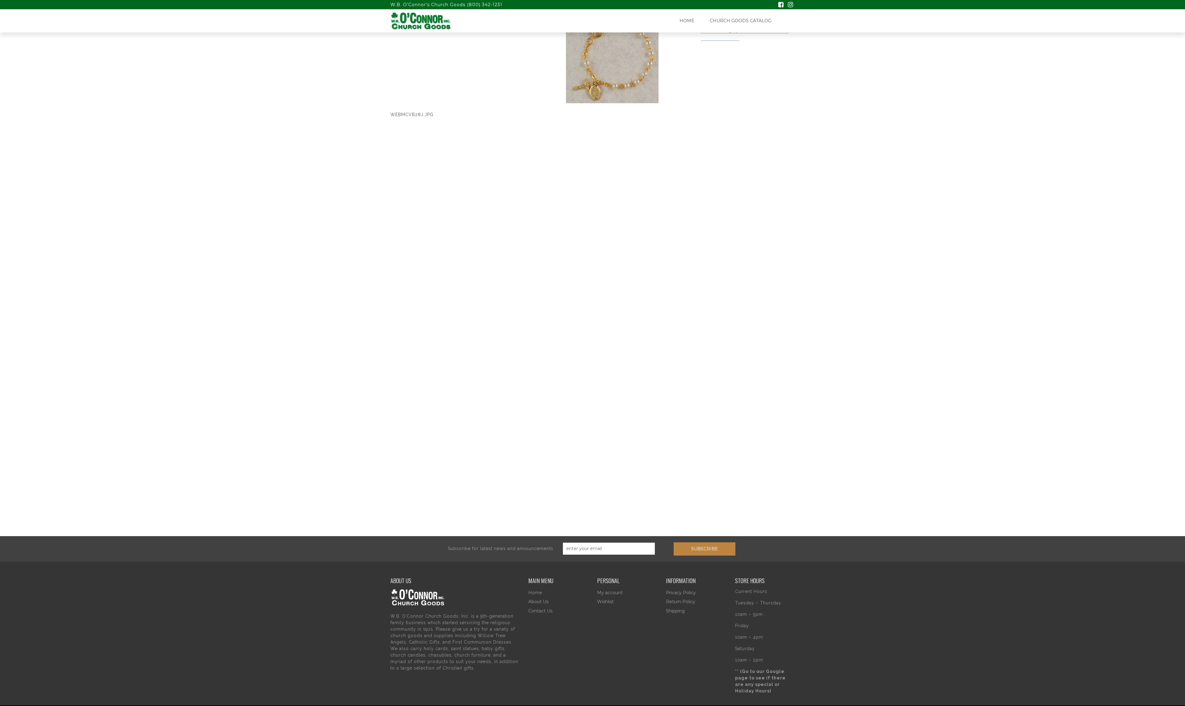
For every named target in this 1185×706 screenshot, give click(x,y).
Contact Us (540, 611)
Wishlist (605, 601)
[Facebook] (781, 5)
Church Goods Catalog (740, 20)
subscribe (704, 549)
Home (687, 20)
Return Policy (680, 601)
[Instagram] (790, 5)
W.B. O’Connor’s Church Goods (427, 4)
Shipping (675, 611)
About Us (538, 601)
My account (610, 592)
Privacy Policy (681, 592)
